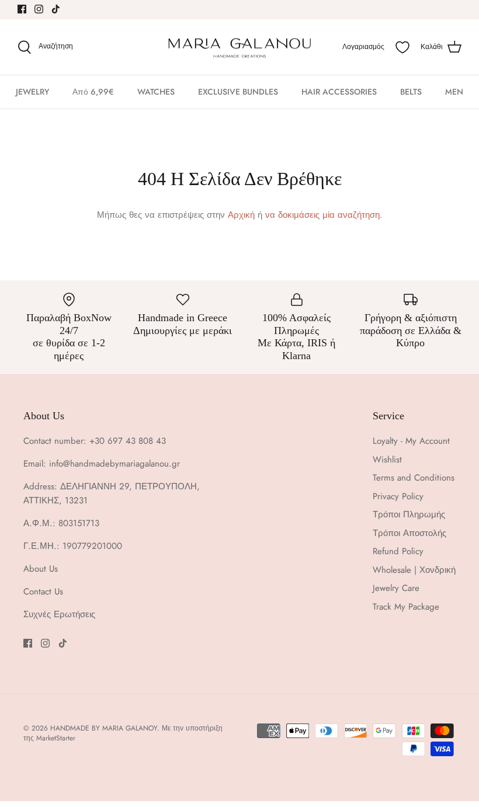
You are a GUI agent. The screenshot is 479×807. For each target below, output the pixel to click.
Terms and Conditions (413, 477)
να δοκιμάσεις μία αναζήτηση (322, 214)
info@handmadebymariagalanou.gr (114, 463)
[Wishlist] (402, 47)
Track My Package (406, 606)
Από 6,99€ (93, 92)
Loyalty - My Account (411, 440)
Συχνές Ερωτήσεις (59, 614)
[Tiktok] (55, 9)
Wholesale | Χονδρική (414, 569)
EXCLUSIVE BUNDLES (238, 92)
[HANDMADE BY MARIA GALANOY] (239, 47)
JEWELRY (32, 92)
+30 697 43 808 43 (127, 440)
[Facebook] (22, 9)
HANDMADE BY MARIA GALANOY (103, 728)
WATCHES (156, 92)
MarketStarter (55, 738)
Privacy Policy (398, 496)
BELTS (411, 92)
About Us (40, 568)
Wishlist (387, 459)
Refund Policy (398, 551)
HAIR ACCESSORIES (339, 92)
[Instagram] (38, 9)
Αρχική (241, 214)
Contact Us (43, 591)
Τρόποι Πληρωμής (409, 514)
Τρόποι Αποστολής (409, 533)
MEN (454, 92)
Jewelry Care (396, 588)
